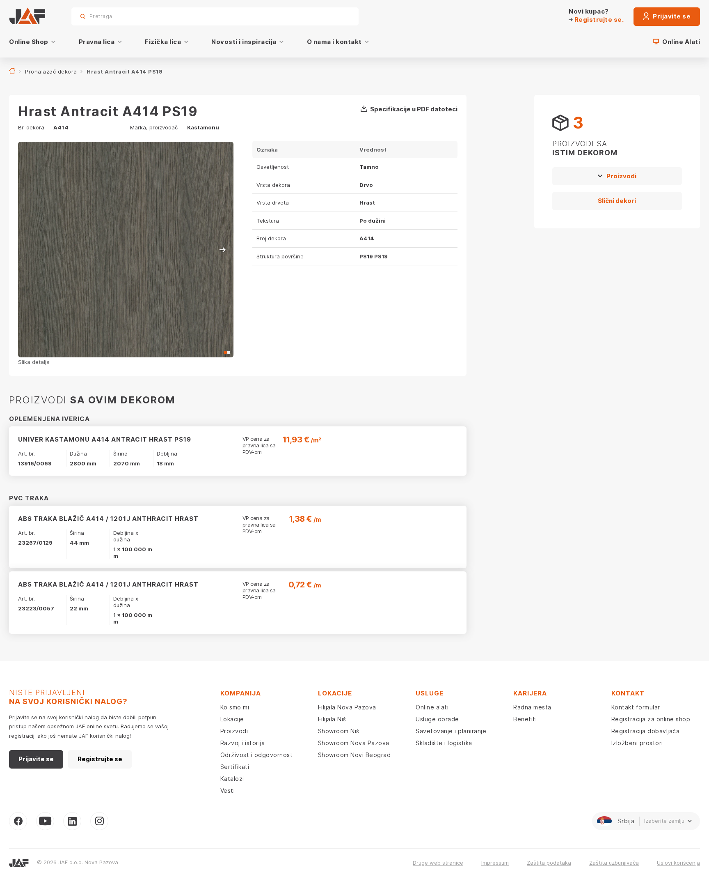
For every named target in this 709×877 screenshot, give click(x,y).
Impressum (495, 862)
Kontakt (628, 693)
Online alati (432, 707)
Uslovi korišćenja (678, 862)
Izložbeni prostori (637, 742)
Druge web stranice (438, 862)
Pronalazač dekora (51, 71)
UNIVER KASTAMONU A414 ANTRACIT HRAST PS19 (104, 439)
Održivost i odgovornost (256, 754)
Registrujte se (100, 759)
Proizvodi (621, 176)
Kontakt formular (635, 707)
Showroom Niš (338, 730)
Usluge (430, 693)
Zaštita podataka (549, 862)
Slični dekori (617, 201)
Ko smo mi (234, 707)
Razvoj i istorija (242, 742)
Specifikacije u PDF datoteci (413, 109)
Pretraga (338, 16)
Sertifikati (234, 766)
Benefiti (525, 719)
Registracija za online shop (651, 719)
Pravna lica (97, 42)
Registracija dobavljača (645, 730)
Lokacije (232, 719)
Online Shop (28, 42)
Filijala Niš (332, 719)
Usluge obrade (437, 719)
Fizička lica (163, 42)
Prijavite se (671, 16)
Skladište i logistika (444, 742)
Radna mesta (532, 707)
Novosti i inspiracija (244, 42)
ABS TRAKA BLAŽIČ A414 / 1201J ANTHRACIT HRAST (108, 519)
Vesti (227, 790)
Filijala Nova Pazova (347, 707)
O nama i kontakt (334, 42)
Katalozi (232, 778)
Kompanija (240, 693)
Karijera (530, 693)
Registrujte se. (598, 19)
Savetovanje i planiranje (451, 730)
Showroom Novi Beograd (354, 754)
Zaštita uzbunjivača (614, 862)
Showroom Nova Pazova (353, 742)
